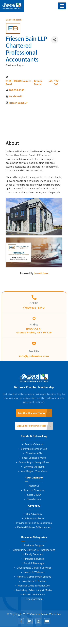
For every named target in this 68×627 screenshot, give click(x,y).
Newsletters (34, 499)
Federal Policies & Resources (34, 527)
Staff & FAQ (34, 494)
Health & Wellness (34, 572)
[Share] (54, 39)
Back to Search (13, 20)
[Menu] (62, 5)
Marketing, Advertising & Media (34, 590)
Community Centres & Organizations (34, 549)
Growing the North (34, 466)
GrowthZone (41, 274)
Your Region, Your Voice (34, 471)
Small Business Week (34, 457)
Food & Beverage (34, 563)
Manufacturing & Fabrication (34, 585)
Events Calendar (34, 444)
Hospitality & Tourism (34, 581)
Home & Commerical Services (34, 576)
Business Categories (34, 537)
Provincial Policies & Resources (34, 522)
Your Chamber (34, 477)
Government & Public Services (34, 567)
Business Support (34, 545)
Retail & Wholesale (34, 594)
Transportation (34, 599)
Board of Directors (34, 490)
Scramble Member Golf (34, 448)
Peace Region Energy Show (34, 462)
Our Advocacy (34, 514)
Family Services (34, 554)
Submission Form (34, 518)
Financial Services (34, 558)
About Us (34, 485)
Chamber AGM (34, 453)
